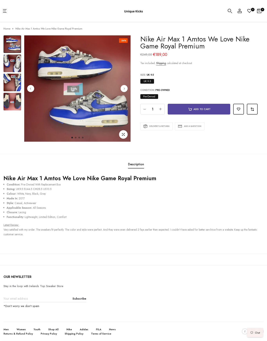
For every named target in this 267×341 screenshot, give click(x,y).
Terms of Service (101, 334)
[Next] (124, 88)
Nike (69, 329)
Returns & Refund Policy (18, 334)
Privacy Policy (49, 334)
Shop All (53, 329)
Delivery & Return (159, 126)
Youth (37, 329)
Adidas (84, 329)
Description (136, 164)
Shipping (161, 63)
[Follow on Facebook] (245, 331)
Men (6, 329)
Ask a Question (192, 126)
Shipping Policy (74, 334)
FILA (98, 329)
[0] (249, 11)
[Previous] (30, 88)
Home (7, 28)
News (112, 329)
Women (21, 329)
